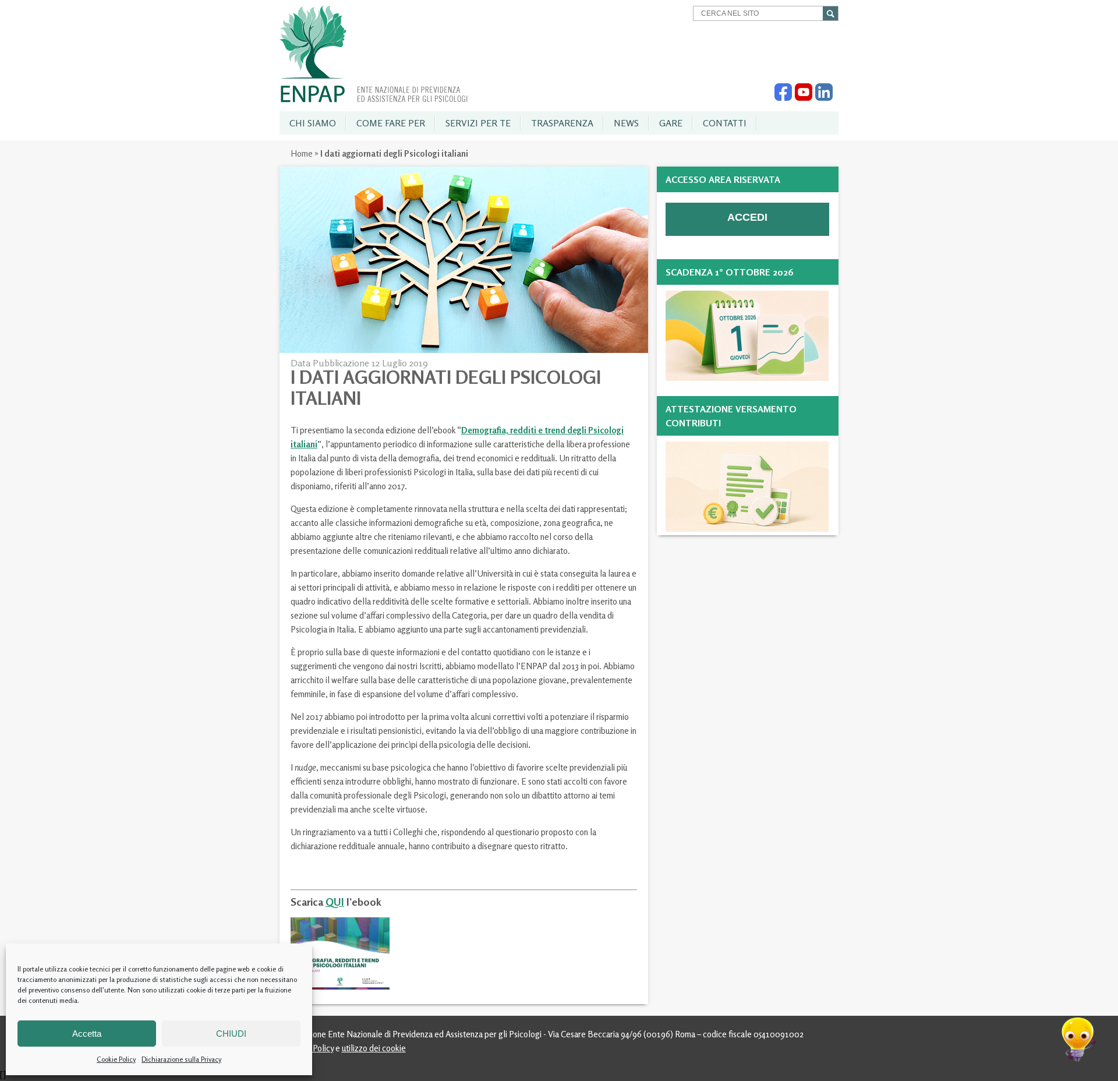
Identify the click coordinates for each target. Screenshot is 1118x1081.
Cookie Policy (116, 1059)
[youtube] (803, 98)
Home (302, 153)
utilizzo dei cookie (374, 1048)
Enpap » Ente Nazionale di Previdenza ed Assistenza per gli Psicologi (374, 54)
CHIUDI (231, 1033)
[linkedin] (824, 98)
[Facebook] (783, 98)
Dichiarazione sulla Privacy (181, 1059)
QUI (335, 901)
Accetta (86, 1033)
